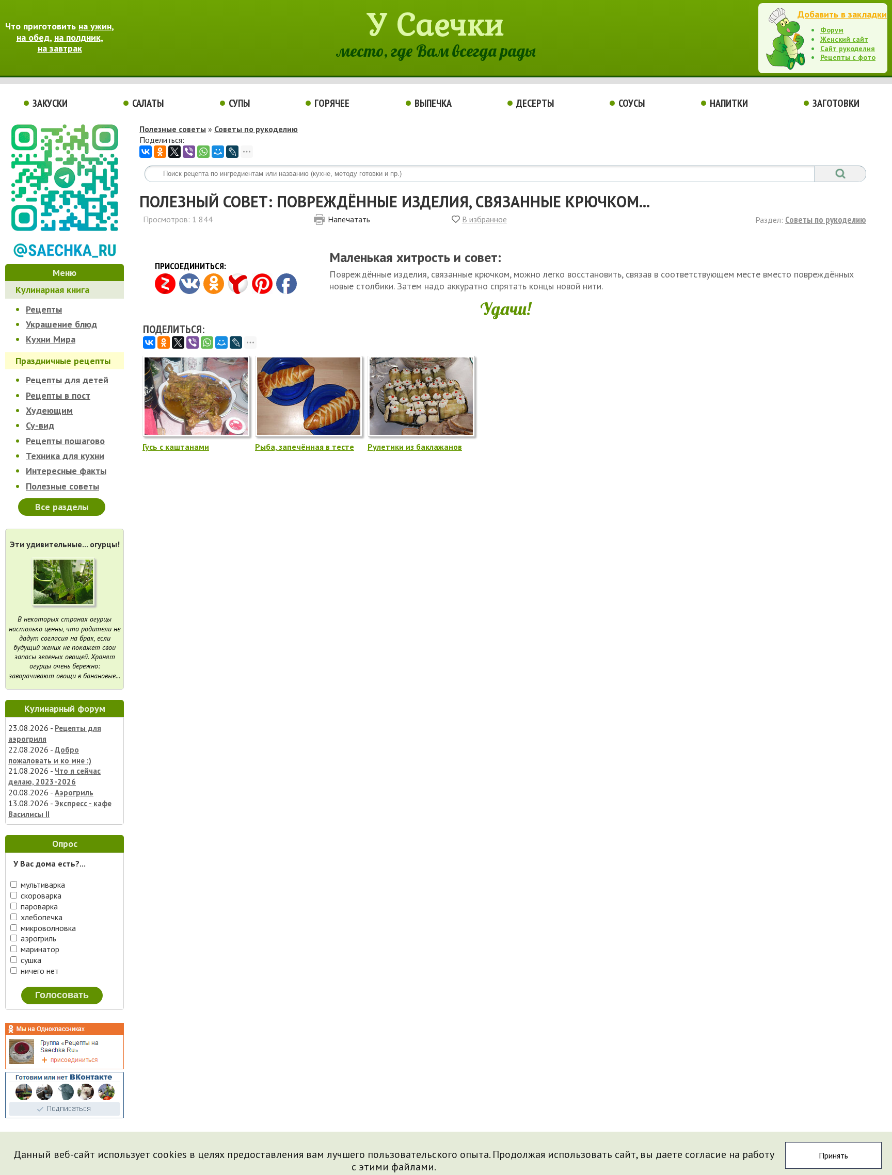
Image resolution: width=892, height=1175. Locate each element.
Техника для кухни (65, 456)
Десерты (535, 103)
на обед (33, 37)
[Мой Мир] (218, 151)
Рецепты (44, 309)
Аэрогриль (74, 792)
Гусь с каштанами (175, 447)
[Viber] (189, 151)
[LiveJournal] (232, 151)
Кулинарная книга (52, 290)
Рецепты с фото (847, 57)
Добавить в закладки (842, 14)
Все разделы (61, 507)
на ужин (95, 26)
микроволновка (47, 928)
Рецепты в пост (58, 395)
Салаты (148, 103)
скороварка (40, 895)
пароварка (38, 906)
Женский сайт (844, 39)
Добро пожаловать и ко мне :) (49, 755)
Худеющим (49, 410)
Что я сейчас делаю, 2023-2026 (54, 776)
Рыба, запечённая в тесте (304, 447)
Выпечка (433, 103)
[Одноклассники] (160, 151)
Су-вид (40, 425)
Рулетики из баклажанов (415, 447)
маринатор (39, 949)
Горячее (331, 103)
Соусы (631, 103)
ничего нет (39, 971)
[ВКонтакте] (145, 151)
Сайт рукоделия (847, 48)
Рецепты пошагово (65, 441)
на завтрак (60, 48)
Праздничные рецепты (62, 361)
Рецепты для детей (67, 380)
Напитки (729, 103)
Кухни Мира (50, 339)
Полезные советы (62, 486)
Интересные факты (66, 471)
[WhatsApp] (203, 151)
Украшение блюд (61, 324)
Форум (831, 30)
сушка (30, 960)
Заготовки (836, 103)
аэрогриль (37, 938)
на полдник (77, 37)
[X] (174, 151)
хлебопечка (40, 917)
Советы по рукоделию (256, 129)
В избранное (484, 219)
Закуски (50, 103)
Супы (239, 103)
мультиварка (42, 884)
